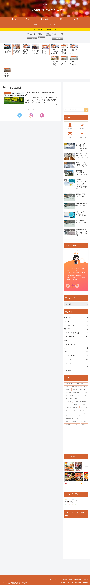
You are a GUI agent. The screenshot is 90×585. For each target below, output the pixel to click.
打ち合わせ (77, 337)
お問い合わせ (63, 579)
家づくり (76, 329)
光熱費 (77, 359)
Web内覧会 (76, 318)
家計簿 (77, 363)
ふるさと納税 (77, 355)
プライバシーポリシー (75, 579)
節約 (76, 352)
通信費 (77, 371)
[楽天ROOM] (42, 115)
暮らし (76, 340)
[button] (86, 110)
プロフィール (76, 325)
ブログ (76, 321)
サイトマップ (53, 579)
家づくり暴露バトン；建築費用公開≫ (45, 29)
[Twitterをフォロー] (19, 115)
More (82, 261)
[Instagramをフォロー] (31, 115)
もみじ (76, 253)
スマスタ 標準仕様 (77, 333)
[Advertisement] (76, 94)
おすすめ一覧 (77, 344)
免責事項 (85, 579)
